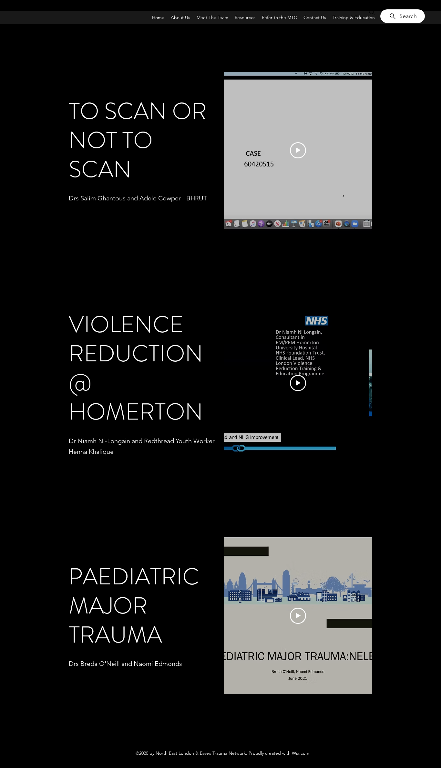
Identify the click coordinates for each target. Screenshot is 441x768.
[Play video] (298, 150)
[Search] (372, 12)
